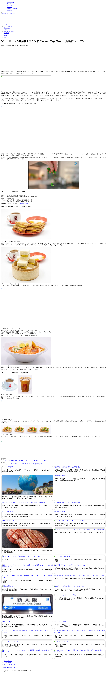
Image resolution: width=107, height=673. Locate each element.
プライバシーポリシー (10, 664)
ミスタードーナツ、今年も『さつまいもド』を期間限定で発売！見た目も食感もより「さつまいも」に (27, 655)
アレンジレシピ (11, 3)
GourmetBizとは (8, 661)
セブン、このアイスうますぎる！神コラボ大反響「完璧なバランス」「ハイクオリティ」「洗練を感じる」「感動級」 (27, 506)
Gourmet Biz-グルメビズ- (9, 667)
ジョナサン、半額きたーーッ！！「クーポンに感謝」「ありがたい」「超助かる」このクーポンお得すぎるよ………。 (80, 645)
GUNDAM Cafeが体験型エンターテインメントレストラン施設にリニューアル (25, 460)
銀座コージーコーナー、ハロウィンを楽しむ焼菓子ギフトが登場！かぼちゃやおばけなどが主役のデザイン (27, 570)
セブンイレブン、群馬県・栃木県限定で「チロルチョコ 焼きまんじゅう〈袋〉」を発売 (79, 578)
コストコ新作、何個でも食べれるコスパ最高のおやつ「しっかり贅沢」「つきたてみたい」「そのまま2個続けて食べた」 (79, 598)
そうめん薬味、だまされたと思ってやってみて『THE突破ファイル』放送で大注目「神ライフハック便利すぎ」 (79, 506)
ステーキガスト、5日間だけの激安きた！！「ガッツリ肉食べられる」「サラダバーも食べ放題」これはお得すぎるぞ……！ (27, 625)
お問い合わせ (7, 662)
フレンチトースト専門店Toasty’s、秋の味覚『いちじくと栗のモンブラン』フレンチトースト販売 (27, 636)
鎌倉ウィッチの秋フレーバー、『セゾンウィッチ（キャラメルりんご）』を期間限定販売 (80, 532)
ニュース (9, 7)
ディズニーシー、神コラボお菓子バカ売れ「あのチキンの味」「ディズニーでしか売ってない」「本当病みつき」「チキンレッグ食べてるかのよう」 (27, 497)
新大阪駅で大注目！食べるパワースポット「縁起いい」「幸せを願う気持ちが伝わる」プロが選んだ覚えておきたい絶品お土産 (27, 616)
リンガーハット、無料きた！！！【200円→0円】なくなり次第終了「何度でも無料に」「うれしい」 (79, 560)
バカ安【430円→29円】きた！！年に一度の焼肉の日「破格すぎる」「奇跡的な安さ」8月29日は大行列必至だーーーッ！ (27, 551)
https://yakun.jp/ (24, 203)
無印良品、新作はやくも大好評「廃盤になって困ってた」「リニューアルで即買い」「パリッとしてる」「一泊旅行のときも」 (80, 524)
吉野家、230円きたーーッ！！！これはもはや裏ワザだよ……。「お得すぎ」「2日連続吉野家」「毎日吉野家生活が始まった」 (80, 479)
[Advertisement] (29, 18)
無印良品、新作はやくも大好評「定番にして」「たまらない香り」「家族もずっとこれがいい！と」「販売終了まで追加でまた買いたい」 (80, 568)
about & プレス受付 (12, 8)
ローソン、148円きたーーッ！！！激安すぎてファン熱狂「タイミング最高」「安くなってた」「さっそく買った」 (79, 625)
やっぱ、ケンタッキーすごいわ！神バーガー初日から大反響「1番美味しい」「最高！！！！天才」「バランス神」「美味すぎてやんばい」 (77, 589)
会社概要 (9, 10)
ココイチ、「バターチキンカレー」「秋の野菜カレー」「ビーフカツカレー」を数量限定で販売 (27, 581)
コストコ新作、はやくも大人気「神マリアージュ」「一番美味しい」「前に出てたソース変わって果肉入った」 (27, 470)
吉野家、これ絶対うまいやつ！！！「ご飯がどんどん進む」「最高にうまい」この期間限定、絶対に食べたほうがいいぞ (80, 515)
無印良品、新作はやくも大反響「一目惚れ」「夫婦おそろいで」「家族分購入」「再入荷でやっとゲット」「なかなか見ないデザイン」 (80, 470)
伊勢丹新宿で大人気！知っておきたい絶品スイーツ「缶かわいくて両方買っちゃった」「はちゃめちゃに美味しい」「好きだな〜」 (26, 524)
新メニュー (10, 5)
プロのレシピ (10, 2)
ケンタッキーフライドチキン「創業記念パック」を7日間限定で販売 (23, 464)
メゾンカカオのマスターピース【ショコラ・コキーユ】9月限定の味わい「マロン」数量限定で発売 (79, 636)
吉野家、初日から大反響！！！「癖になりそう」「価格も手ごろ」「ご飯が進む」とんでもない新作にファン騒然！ (27, 589)
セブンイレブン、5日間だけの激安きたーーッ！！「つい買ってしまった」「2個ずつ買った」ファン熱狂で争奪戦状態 (27, 645)
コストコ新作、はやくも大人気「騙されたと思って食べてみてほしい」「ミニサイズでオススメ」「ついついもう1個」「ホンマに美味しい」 (27, 515)
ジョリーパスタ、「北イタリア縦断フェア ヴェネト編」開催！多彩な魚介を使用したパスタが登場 (79, 655)
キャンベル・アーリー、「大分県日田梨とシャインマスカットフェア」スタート (24, 559)
